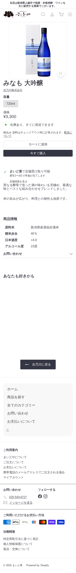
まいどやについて (15, 457)
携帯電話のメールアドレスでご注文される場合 (34, 472)
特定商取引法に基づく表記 (20, 538)
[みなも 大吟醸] (27, 312)
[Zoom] (60, 73)
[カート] (61, 14)
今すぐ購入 (38, 153)
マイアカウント (13, 477)
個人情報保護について (18, 544)
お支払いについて (15, 467)
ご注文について (13, 462)
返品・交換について (16, 549)
